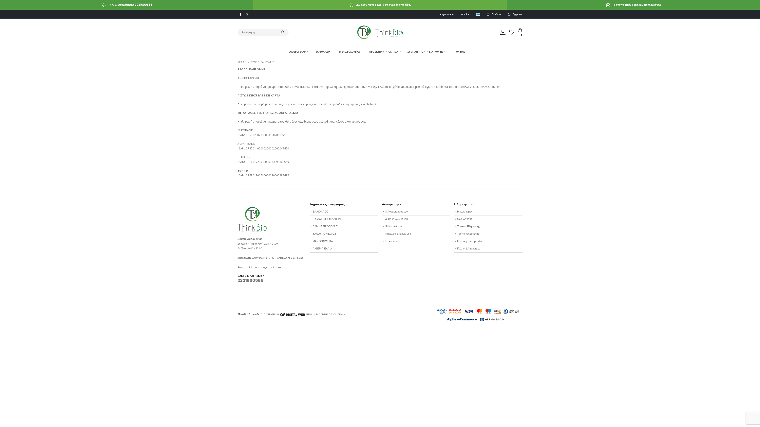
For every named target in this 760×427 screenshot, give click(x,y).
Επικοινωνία (392, 241)
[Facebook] (240, 14)
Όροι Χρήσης (464, 219)
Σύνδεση (496, 14)
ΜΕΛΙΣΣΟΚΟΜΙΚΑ (349, 51)
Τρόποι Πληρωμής (468, 226)
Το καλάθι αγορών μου (398, 234)
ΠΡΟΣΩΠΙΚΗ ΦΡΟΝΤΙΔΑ (383, 51)
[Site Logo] (380, 32)
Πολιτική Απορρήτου (468, 248)
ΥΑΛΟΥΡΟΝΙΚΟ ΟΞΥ (325, 234)
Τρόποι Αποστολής (468, 234)
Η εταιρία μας (464, 212)
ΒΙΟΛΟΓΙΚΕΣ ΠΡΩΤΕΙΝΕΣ (328, 219)
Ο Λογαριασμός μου (396, 212)
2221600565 (250, 280)
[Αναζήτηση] (282, 32)
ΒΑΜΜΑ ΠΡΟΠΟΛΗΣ (325, 226)
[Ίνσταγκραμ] (247, 14)
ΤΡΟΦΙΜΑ (459, 51)
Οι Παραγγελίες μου (396, 219)
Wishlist (465, 14)
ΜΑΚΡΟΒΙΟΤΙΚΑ (323, 241)
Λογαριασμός (447, 14)
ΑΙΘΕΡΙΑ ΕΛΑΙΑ (297, 51)
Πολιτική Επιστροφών (469, 241)
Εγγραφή (517, 14)
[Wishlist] (512, 32)
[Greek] (478, 14)
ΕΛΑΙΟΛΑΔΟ (323, 51)
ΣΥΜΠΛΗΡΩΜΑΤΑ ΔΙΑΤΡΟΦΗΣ (425, 51)
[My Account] (503, 32)
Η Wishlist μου (393, 226)
